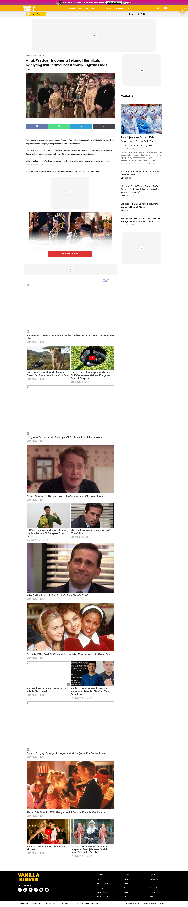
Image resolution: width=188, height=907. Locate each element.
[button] (158, 8)
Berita (41, 55)
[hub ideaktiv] (165, 7)
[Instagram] (132, 14)
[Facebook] (129, 14)
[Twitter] (135, 14)
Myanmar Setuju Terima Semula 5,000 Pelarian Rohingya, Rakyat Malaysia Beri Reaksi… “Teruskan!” (140, 189)
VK (29, 69)
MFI (122, 178)
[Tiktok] (138, 14)
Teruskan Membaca (70, 254)
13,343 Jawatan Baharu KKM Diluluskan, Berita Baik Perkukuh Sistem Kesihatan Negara (141, 141)
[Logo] (29, 8)
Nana (123, 149)
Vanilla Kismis (31, 55)
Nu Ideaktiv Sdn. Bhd (142, 903)
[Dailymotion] (144, 14)
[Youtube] (141, 14)
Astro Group (162, 903)
